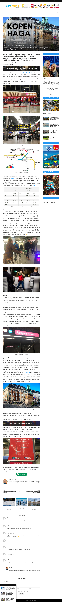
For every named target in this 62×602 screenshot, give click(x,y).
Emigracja (22, 12)
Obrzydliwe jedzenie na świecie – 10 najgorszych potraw (50, 113)
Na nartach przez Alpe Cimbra (21, 507)
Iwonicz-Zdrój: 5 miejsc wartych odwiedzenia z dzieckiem (54, 137)
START (4, 12)
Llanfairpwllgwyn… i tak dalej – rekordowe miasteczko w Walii (54, 131)
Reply (39, 517)
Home (5, 45)
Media (10, 0)
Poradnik (17, 12)
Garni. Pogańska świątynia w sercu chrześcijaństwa (9, 593)
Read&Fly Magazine (44, 12)
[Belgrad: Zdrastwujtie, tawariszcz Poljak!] (3, 599)
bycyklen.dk (27, 372)
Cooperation (20, 0)
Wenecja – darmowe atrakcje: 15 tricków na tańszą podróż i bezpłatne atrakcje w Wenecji (54, 125)
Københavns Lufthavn (28, 72)
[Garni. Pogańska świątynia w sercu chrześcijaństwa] (3, 593)
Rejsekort (13, 178)
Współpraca (14, 0)
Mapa (13, 12)
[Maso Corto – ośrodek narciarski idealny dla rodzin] (3, 588)
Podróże (8, 12)
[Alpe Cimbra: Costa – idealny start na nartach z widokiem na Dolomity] (9, 502)
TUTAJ (33, 185)
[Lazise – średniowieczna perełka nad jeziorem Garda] (34, 502)
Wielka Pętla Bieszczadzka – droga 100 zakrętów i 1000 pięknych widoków (54, 118)
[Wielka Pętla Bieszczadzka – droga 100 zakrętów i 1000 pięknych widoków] (46, 119)
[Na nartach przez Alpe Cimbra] (21, 502)
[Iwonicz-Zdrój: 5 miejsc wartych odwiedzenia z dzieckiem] (46, 138)
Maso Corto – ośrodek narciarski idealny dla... (10, 588)
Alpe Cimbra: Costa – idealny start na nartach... (9, 508)
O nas (3, 0)
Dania (9, 45)
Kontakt (7, 0)
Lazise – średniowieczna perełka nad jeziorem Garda (34, 508)
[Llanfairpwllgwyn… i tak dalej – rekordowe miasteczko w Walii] (46, 132)
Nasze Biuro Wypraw (36, 12)
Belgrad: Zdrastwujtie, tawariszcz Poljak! (10, 599)
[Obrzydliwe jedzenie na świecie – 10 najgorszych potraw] (51, 105)
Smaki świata (28, 12)
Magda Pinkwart (7, 49)
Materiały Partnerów (26, 0)
